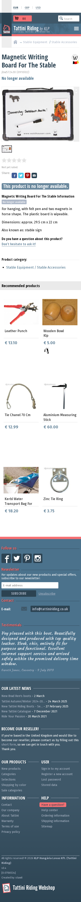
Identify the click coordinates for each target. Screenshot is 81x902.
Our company (10, 810)
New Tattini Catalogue (16, 711)
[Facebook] (14, 176)
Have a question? (52, 805)
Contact (7, 600)
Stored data (49, 785)
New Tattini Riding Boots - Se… (22, 706)
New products (11, 769)
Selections (8, 779)
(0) (24, 18)
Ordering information (55, 815)
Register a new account (57, 774)
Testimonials (11, 624)
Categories (8, 774)
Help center (49, 810)
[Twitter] (21, 176)
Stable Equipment (35, 42)
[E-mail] (34, 176)
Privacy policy (10, 832)
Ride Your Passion (13, 716)
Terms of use (10, 826)
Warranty (7, 821)
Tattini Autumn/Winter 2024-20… (23, 701)
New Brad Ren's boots (16, 696)
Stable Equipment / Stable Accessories (36, 267)
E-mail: (6, 609)
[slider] (14, 160)
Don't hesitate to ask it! (19, 244)
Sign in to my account (55, 769)
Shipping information (55, 821)
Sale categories (11, 790)
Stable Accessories (64, 42)
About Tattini (10, 815)
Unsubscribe (46, 593)
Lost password (51, 779)
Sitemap (46, 826)
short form (8, 744)
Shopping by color (13, 785)
